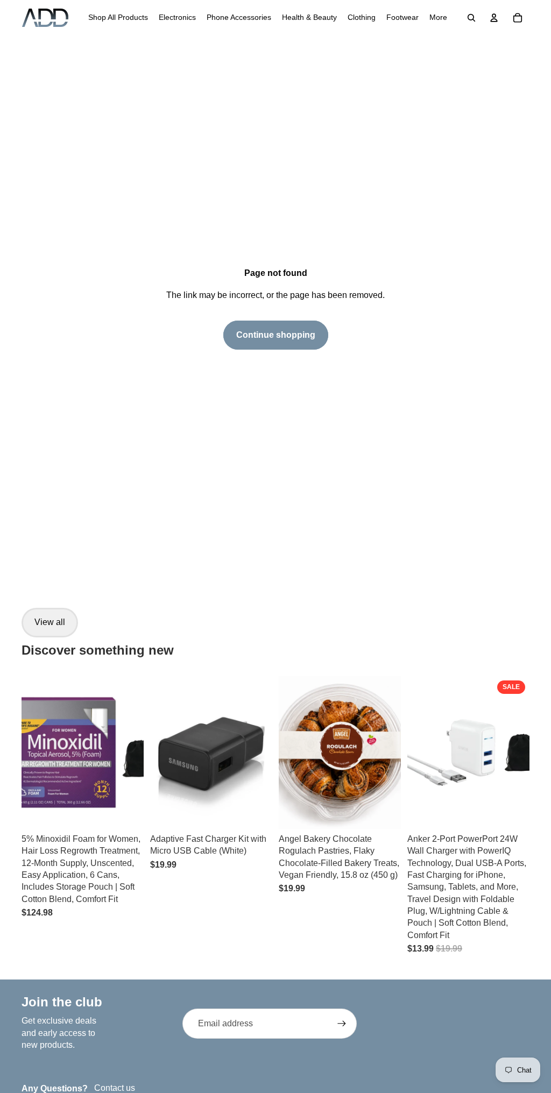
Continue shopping (275, 334)
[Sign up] (341, 1023)
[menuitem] (118, 18)
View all (49, 622)
